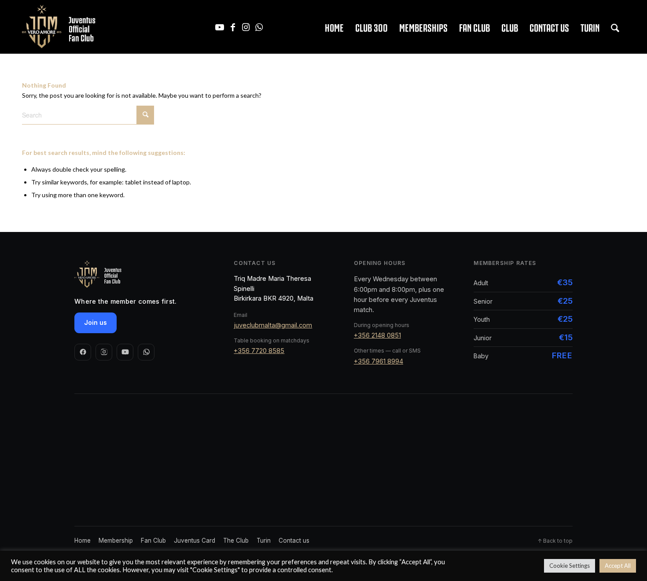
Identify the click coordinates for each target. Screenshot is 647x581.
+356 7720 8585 (259, 350)
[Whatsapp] (146, 352)
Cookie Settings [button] (569, 565)
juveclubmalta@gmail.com (273, 325)
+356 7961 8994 (378, 361)
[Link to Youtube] (219, 26)
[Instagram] (104, 352)
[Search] (615, 26)
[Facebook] (82, 352)
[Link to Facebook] (232, 26)
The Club (236, 540)
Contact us (294, 540)
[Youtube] (125, 352)
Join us (95, 322)
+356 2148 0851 (377, 335)
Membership (116, 540)
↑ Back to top (555, 540)
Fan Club (153, 540)
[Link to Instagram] (246, 26)
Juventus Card (194, 540)
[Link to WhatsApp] (259, 26)
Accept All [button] (618, 565)
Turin (264, 540)
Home (82, 540)
